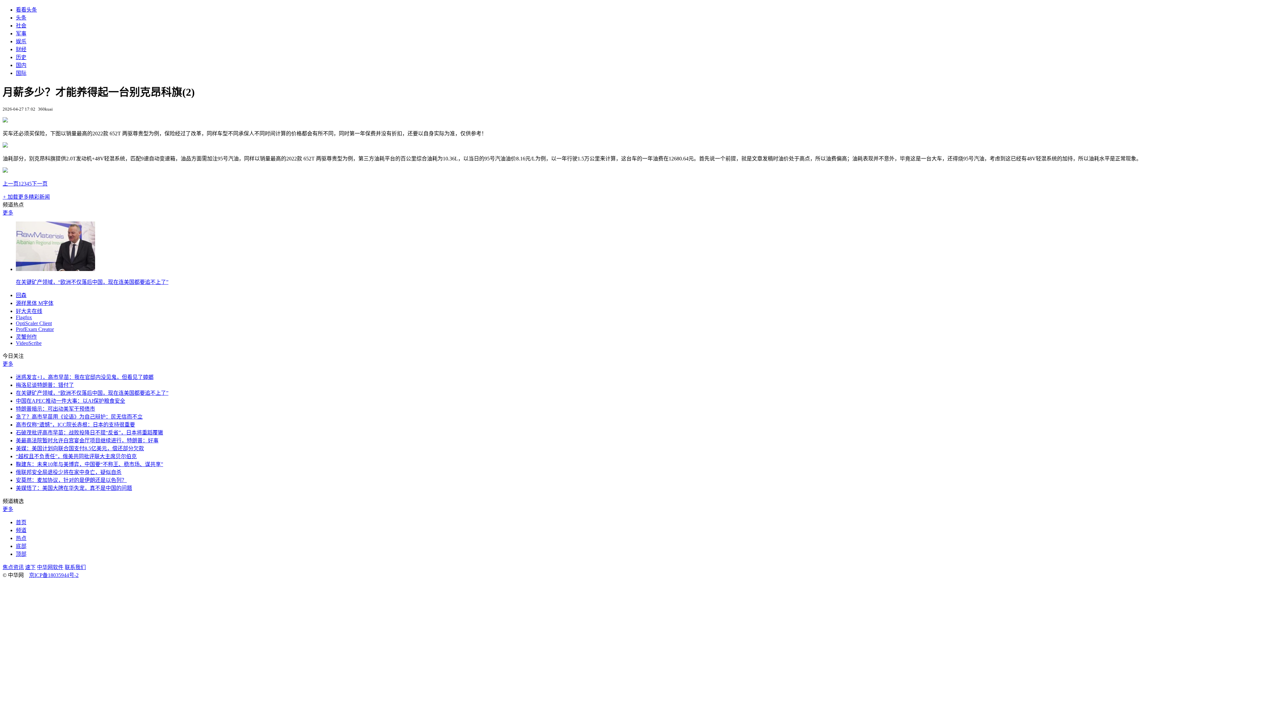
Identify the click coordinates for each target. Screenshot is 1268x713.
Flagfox (24, 317)
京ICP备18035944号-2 (54, 575)
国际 (21, 73)
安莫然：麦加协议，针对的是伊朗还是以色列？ (71, 480)
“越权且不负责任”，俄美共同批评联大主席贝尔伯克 (76, 456)
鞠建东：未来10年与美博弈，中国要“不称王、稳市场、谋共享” (89, 464)
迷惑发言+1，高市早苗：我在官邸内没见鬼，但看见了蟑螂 (85, 377)
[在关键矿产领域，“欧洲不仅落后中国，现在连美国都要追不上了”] (55, 269)
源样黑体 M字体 (34, 303)
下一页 (40, 184)
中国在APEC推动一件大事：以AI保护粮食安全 (70, 401)
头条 (21, 17)
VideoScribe (29, 343)
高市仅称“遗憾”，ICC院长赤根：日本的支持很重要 (75, 424)
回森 (21, 295)
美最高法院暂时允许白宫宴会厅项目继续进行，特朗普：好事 (87, 440)
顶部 (21, 554)
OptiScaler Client (34, 323)
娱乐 (21, 41)
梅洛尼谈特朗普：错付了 (45, 385)
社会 (21, 25)
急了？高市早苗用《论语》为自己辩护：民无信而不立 (79, 417)
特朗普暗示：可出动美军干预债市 (55, 409)
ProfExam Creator (35, 329)
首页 (21, 522)
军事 (21, 33)
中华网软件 (50, 567)
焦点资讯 (13, 567)
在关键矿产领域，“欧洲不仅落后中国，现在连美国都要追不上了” (92, 282)
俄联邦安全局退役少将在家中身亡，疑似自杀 (69, 472)
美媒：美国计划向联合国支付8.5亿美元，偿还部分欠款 (80, 448)
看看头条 (26, 10)
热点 (21, 538)
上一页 (10, 184)
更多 (8, 213)
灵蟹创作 (26, 337)
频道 (21, 530)
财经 (21, 49)
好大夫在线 (29, 311)
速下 (30, 567)
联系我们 (75, 567)
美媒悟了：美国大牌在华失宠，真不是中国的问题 (74, 488)
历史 (21, 57)
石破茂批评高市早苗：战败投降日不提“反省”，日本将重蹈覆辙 (89, 432)
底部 (21, 546)
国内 (21, 65)
